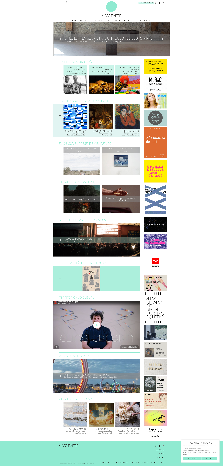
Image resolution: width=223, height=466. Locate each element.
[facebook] (160, 3)
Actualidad (77, 20)
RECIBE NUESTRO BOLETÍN (146, 3)
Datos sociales (157, 462)
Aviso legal (105, 462)
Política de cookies (120, 462)
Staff (161, 453)
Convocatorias (119, 20)
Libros (131, 20)
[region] (200, 451)
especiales (90, 20)
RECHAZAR (192, 458)
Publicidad (159, 449)
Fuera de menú (144, 20)
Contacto (160, 457)
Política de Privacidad (139, 462)
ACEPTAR (209, 458)
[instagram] (163, 3)
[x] (156, 3)
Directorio (103, 20)
